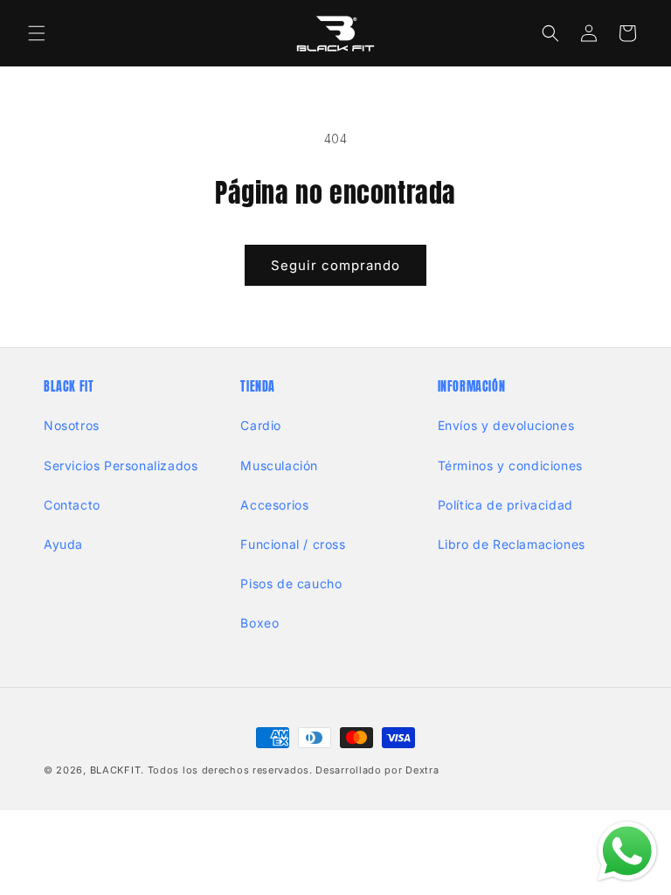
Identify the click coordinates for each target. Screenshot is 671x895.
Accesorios (274, 504)
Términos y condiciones (510, 465)
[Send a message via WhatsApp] (627, 851)
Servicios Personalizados (120, 465)
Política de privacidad (505, 504)
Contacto (72, 504)
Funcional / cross (292, 544)
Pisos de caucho (291, 583)
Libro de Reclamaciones (511, 544)
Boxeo (259, 622)
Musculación (279, 465)
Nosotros (72, 425)
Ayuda (63, 544)
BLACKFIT (116, 770)
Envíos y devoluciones (506, 425)
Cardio (260, 425)
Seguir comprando (335, 265)
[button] (36, 33)
